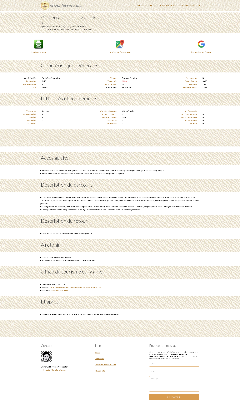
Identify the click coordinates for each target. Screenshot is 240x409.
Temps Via (112, 81)
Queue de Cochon (109, 117)
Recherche (186, 5)
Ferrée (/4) (31, 120)
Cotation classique (108, 111)
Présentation (144, 5)
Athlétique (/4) (29, 114)
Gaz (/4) (32, 117)
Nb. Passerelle (191, 111)
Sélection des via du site (105, 364)
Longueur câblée (29, 84)
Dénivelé (193, 84)
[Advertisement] (120, 137)
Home (97, 352)
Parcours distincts (109, 114)
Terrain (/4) (31, 123)
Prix (34, 87)
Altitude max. (111, 84)
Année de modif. (190, 87)
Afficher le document (60, 290)
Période (113, 78)
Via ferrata (166, 5)
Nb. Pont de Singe (189, 117)
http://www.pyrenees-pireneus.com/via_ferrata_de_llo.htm (76, 287)
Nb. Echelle (112, 123)
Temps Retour (190, 81)
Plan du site (100, 371)
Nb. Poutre (112, 120)
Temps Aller (31, 81)
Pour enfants (191, 78)
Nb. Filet (193, 123)
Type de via (31, 111)
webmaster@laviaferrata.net (53, 370)
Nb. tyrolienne (191, 120)
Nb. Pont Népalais (189, 114)
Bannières (99, 358)
